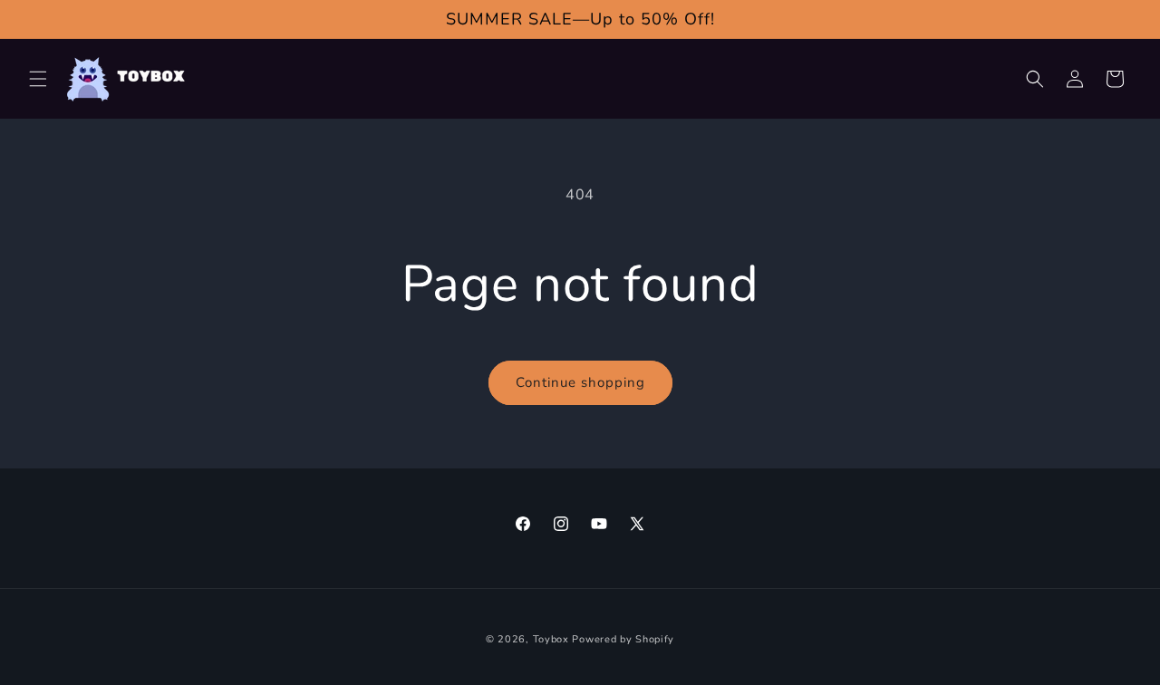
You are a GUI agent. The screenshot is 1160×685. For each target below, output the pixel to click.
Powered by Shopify (623, 639)
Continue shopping (580, 382)
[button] (38, 79)
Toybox (551, 639)
